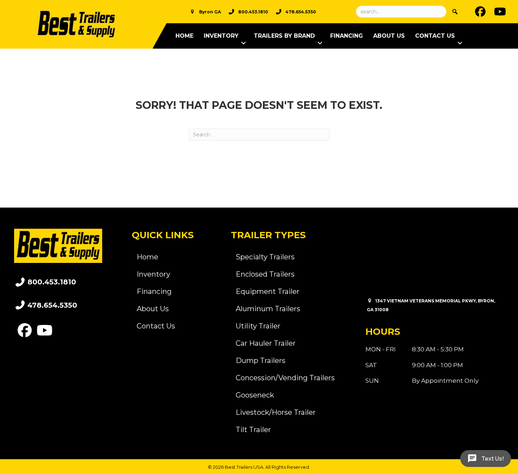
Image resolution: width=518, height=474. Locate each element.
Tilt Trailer (253, 429)
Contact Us (435, 35)
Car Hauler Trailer (266, 343)
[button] (243, 43)
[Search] (455, 11)
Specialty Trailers (265, 257)
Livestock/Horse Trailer (276, 412)
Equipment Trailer (268, 291)
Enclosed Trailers (265, 274)
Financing (346, 35)
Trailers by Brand (284, 35)
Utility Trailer (258, 326)
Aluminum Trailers (268, 308)
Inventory (221, 35)
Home (184, 35)
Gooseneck (255, 395)
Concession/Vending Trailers (285, 378)
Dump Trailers (260, 360)
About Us (389, 35)
